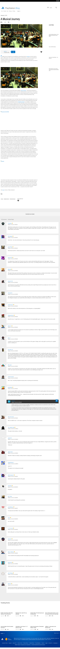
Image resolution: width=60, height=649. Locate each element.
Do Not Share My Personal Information (38, 644)
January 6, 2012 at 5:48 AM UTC (13, 518)
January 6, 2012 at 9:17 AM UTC (13, 553)
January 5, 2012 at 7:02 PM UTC (13, 377)
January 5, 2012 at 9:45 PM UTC (13, 417)
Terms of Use (20, 643)
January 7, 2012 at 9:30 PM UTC (13, 574)
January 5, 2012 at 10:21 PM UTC (17, 402)
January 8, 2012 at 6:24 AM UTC (13, 584)
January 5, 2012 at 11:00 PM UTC (13, 439)
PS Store (10, 11)
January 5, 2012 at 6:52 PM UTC (13, 366)
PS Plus (14, 11)
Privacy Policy (25, 643)
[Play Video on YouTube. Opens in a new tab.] (40, 46)
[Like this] (22, 615)
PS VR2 (4, 11)
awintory (5, 51)
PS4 (7, 11)
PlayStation (12, 8)
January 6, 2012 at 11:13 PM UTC (13, 563)
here (3, 189)
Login (51, 7)
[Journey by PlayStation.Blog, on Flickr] (19, 169)
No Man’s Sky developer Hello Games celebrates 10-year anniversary (7, 613)
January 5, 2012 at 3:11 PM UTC (13, 224)
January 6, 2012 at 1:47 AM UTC (13, 476)
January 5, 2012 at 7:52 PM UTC (13, 388)
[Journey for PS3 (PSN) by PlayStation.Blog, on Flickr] (19, 119)
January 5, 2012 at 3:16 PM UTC (13, 237)
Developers (55, 643)
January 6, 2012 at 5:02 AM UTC (13, 497)
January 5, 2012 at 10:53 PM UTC (13, 428)
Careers (43, 643)
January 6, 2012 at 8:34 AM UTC (13, 529)
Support (10, 643)
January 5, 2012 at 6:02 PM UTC (13, 350)
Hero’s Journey (23, 90)
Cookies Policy (31, 643)
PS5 (2, 11)
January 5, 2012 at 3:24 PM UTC (13, 258)
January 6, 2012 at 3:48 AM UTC (13, 486)
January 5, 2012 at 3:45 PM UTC (13, 270)
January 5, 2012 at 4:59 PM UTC (13, 316)
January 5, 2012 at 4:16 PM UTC (13, 305)
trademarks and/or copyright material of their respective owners (33, 639)
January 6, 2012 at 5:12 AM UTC (13, 508)
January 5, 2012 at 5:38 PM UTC (13, 327)
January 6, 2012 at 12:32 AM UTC (13, 463)
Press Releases (37, 643)
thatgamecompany (21, 101)
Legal (46, 643)
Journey (28, 56)
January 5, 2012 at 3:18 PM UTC (13, 248)
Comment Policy (5, 643)
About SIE (14, 643)
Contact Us (50, 643)
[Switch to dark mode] (48, 7)
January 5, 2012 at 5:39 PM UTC (13, 338)
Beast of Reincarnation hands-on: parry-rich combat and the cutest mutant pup (51, 613)
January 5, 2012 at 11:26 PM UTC (13, 453)
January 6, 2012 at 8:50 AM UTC (13, 540)
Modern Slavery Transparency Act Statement (22, 644)
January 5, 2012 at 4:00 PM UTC (13, 294)
